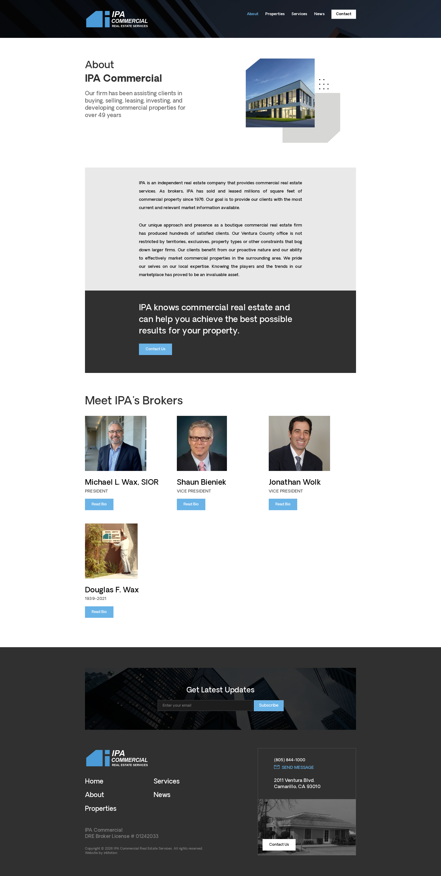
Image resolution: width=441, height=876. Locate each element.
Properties (275, 14)
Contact (343, 14)
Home (94, 781)
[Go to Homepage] (117, 18)
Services (299, 14)
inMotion (110, 853)
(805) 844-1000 (289, 760)
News (319, 14)
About (253, 14)
